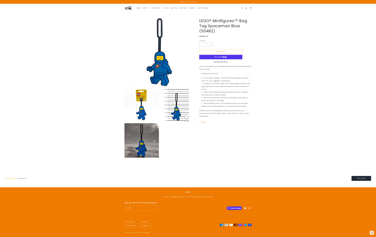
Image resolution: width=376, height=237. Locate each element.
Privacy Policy (209, 197)
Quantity (202, 40)
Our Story (165, 197)
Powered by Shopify (144, 232)
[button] (145, 8)
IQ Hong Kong (134, 232)
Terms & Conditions (194, 197)
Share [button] (204, 122)
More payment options (221, 62)
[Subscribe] (157, 208)
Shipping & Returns (178, 197)
